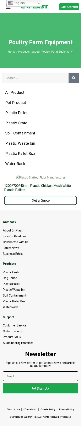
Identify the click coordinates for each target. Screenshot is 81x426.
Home (12, 51)
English (19, 3)
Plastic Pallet (16, 112)
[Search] (74, 78)
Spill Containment (20, 133)
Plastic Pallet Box (20, 153)
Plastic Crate (16, 123)
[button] (8, 7)
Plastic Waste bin (20, 143)
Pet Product (15, 102)
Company (9, 222)
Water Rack (15, 163)
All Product (14, 92)
